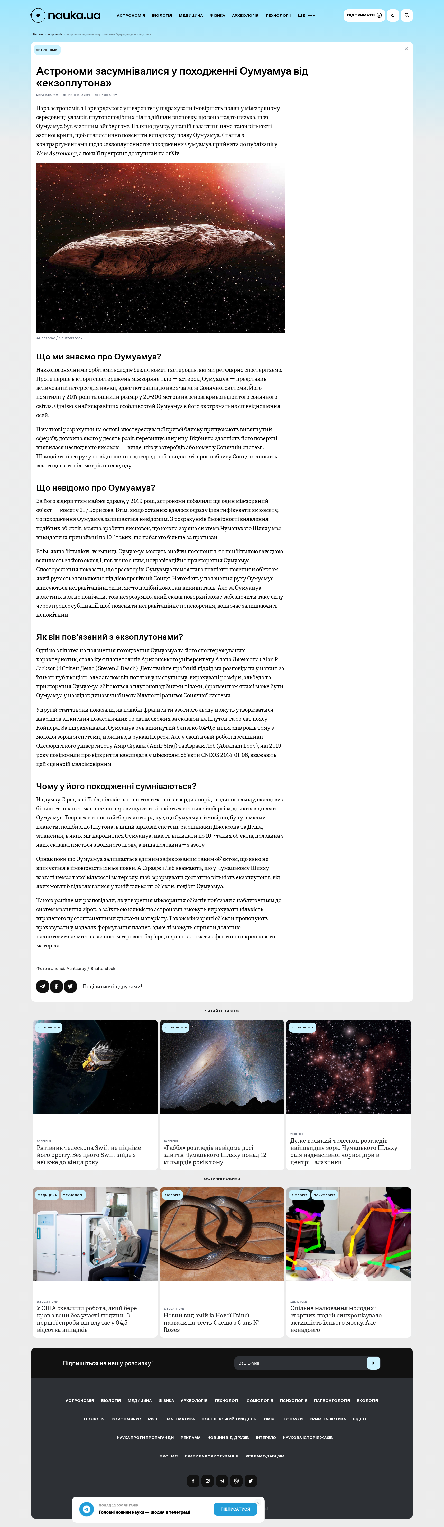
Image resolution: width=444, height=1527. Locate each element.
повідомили (65, 755)
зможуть (195, 909)
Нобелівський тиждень (229, 1419)
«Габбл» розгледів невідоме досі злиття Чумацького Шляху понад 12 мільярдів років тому (215, 1155)
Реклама (190, 1437)
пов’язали (219, 900)
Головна (38, 34)
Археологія (245, 15)
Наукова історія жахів (308, 1437)
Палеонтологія (332, 1400)
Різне (154, 1419)
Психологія (293, 1400)
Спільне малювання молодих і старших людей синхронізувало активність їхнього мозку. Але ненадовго (336, 1319)
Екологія (367, 1400)
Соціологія (260, 1400)
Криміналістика (328, 1419)
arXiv (113, 95)
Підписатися (235, 1509)
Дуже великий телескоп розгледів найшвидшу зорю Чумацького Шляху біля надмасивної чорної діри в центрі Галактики (343, 1151)
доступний (142, 153)
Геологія (94, 1419)
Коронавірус (126, 1419)
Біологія (162, 15)
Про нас (169, 1456)
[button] (364, 15)
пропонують (251, 918)
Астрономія (131, 15)
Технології (278, 15)
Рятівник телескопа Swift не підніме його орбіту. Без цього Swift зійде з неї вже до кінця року (89, 1155)
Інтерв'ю (266, 1437)
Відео (359, 1419)
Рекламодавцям (264, 1456)
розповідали (239, 668)
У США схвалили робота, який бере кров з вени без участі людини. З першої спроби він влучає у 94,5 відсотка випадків (87, 1319)
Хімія (268, 1419)
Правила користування (211, 1456)
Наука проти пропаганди (145, 1437)
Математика (181, 1419)
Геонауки (292, 1419)
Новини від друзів (228, 1437)
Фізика (217, 15)
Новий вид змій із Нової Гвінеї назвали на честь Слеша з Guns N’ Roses (211, 1322)
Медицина (191, 15)
